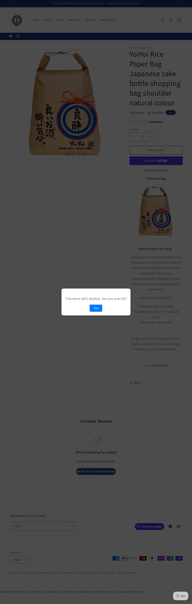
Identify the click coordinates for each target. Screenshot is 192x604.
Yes (95, 308)
